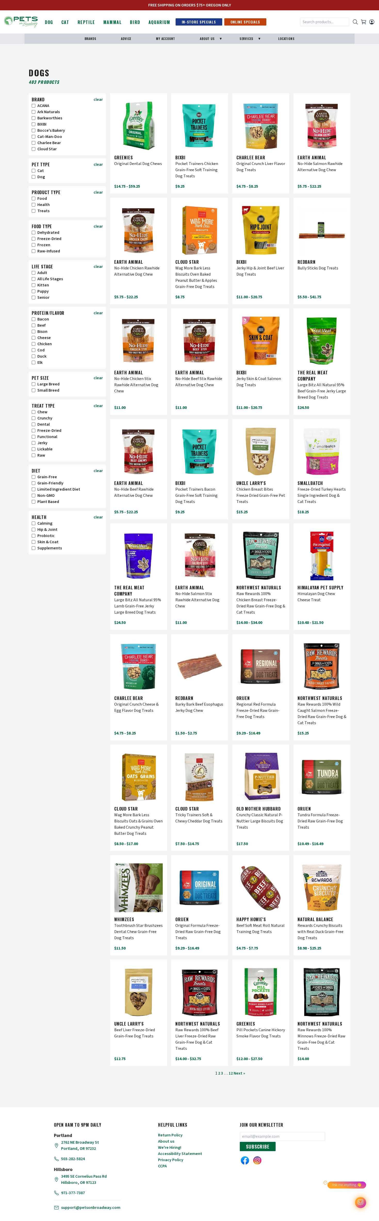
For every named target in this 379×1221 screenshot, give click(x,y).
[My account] (372, 22)
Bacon (43, 319)
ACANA (43, 106)
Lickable (45, 449)
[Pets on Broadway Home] (21, 21)
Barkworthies (49, 118)
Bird (135, 22)
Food (42, 198)
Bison (42, 331)
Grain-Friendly (50, 483)
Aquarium (159, 22)
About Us (207, 38)
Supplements (49, 548)
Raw (41, 455)
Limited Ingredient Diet (58, 489)
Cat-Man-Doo (49, 136)
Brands (90, 38)
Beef (41, 325)
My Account (165, 38)
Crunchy (44, 418)
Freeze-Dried (49, 239)
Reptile (86, 22)
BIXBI (41, 124)
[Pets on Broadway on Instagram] (257, 1160)
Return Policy (170, 1135)
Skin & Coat (48, 542)
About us (166, 1141)
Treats (43, 211)
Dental (43, 424)
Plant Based (48, 502)
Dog (49, 22)
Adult (42, 273)
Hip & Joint (47, 529)
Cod (41, 350)
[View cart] (363, 22)
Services (246, 38)
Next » (239, 1073)
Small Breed (48, 390)
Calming (44, 523)
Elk (40, 362)
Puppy (43, 291)
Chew (42, 412)
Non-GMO (46, 495)
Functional (47, 437)
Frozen (43, 245)
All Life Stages (50, 279)
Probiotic (46, 536)
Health (43, 205)
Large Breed (48, 384)
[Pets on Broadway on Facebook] (245, 1160)
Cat (65, 22)
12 (231, 1073)
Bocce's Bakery (51, 130)
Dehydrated (48, 232)
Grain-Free (47, 477)
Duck (41, 356)
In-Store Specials (199, 21)
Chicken (44, 344)
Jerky (42, 443)
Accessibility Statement (180, 1154)
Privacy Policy (170, 1160)
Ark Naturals (48, 112)
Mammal (112, 22)
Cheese (44, 338)
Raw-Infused (48, 251)
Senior (43, 297)
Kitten (43, 285)
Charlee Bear (49, 143)
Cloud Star (47, 149)
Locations (286, 38)
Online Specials (245, 21)
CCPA (162, 1166)
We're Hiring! (169, 1147)
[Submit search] (355, 22)
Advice (126, 38)
